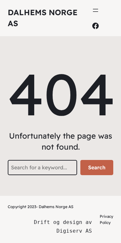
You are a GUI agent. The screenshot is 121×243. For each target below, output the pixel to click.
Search (97, 167)
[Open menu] (95, 10)
